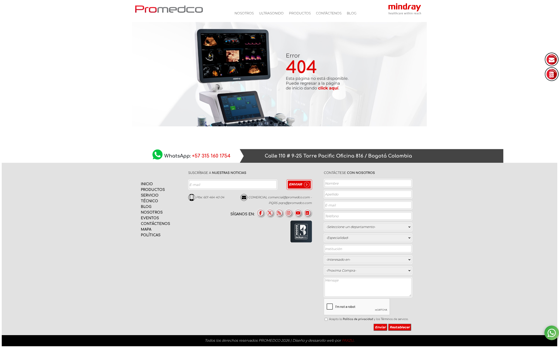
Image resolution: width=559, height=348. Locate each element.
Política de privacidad (358, 319)
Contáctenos (329, 13)
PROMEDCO (169, 9)
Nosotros (244, 13)
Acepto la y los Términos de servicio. (368, 319)
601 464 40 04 (213, 197)
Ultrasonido (271, 13)
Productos (300, 13)
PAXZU (348, 340)
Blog (352, 13)
